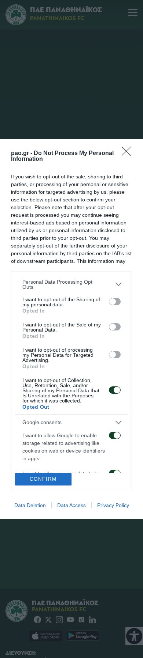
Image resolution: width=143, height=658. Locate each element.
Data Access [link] (71, 505)
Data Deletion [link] (30, 505)
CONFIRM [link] (43, 479)
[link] (129, 153)
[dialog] (71, 329)
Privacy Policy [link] (113, 505)
